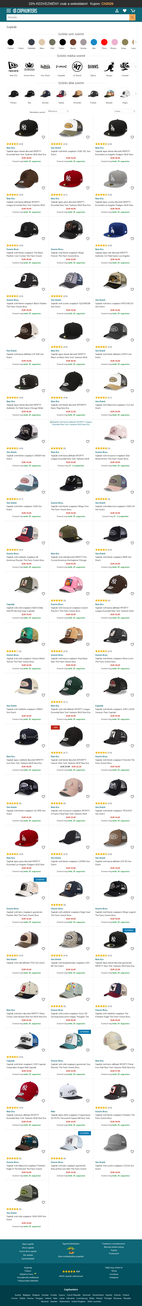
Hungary (39, 1298)
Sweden (54, 1301)
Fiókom (28, 1271)
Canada (45, 1295)
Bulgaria (36, 1295)
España (109, 1295)
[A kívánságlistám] (124, 10)
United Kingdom (79, 1301)
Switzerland (64, 1301)
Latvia (61, 1298)
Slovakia (127, 1298)
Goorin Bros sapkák (28, 1251)
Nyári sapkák (28, 1244)
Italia (55, 1298)
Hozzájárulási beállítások (28, 1277)
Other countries (94, 1301)
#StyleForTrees (27, 1274)
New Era (11, 148)
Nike (53, 1111)
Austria (18, 1295)
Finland (126, 1295)
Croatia (53, 1295)
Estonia (117, 1295)
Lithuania (70, 1298)
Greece (30, 1298)
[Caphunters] (43, 10)
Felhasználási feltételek (28, 1281)
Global (22, 1298)
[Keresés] (132, 17)
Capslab (10, 604)
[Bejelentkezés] (117, 10)
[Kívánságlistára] (43, 137)
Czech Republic (74, 1295)
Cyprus (62, 1295)
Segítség (28, 1267)
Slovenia (45, 1301)
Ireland (48, 1298)
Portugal (108, 1298)
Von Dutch (56, 148)
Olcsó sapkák (28, 1248)
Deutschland (98, 1295)
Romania (117, 1298)
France (14, 1298)
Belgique (27, 1295)
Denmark (87, 1295)
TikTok (114, 1271)
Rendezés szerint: (38, 112)
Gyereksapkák (28, 1258)
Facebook (114, 1274)
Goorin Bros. (13, 249)
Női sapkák (28, 1255)
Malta (91, 1298)
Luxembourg (82, 1298)
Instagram (114, 1277)
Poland (99, 1298)
